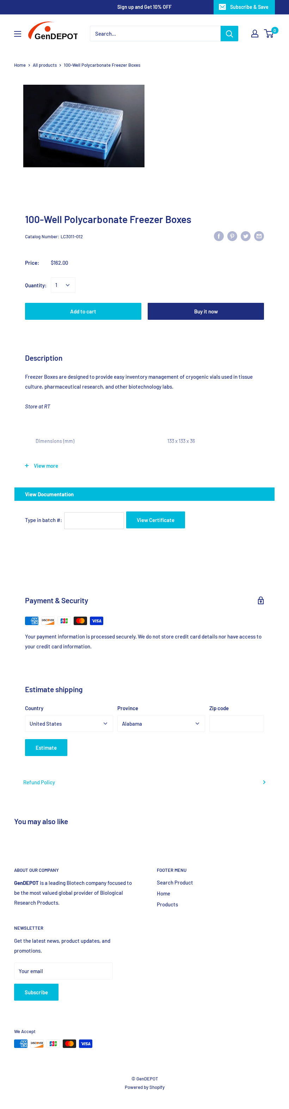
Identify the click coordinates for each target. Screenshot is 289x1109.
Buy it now (206, 311)
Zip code (219, 708)
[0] (269, 33)
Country (34, 708)
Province (127, 708)
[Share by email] (259, 235)
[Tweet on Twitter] (246, 235)
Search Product (175, 882)
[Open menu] (17, 34)
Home (20, 65)
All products (45, 65)
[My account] (254, 33)
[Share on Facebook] (219, 235)
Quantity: (36, 285)
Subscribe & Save (249, 7)
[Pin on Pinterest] (232, 235)
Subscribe (36, 992)
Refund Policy (39, 782)
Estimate (46, 747)
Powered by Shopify (145, 1087)
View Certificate (155, 520)
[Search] (229, 33)
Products (167, 904)
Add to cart (83, 311)
